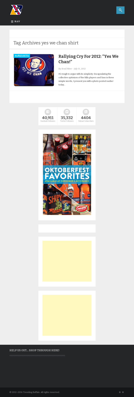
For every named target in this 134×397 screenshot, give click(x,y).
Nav (17, 21)
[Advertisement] (67, 261)
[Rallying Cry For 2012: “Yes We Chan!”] (34, 85)
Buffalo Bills (22, 56)
